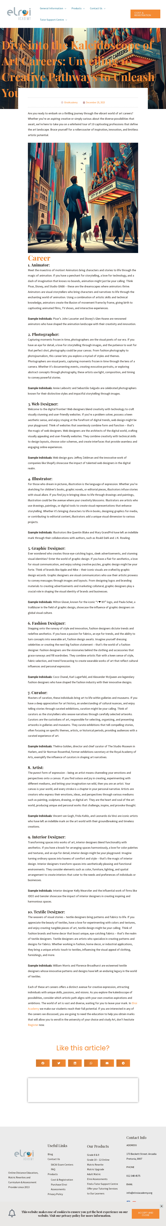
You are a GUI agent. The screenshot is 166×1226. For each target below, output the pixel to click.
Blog (50, 1154)
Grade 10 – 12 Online (98, 1159)
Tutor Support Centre (52, 19)
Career (39, 257)
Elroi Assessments (97, 1179)
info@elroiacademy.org (139, 1192)
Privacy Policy (55, 1194)
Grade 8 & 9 (93, 1154)
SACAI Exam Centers (62, 1164)
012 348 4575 (133, 1175)
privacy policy (71, 1216)
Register (33, 1025)
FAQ (53, 1169)
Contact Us (96, 8)
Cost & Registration (62, 1179)
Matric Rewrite (95, 1164)
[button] (145, 14)
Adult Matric (94, 1174)
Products (76, 8)
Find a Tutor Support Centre (102, 1183)
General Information (51, 8)
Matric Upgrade (95, 1169)
